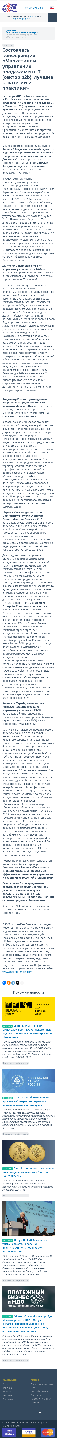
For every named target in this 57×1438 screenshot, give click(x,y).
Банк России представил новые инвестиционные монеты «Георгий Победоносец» (28, 1172)
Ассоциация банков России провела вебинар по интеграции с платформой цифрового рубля (25, 1101)
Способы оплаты (40, 1391)
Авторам (7, 1395)
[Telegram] (13, 983)
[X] (17, 983)
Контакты (7, 1399)
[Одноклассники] (9, 983)
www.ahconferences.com (17, 971)
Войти (32, 16)
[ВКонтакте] (4, 983)
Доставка (36, 1395)
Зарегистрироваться (24, 19)
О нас (5, 1384)
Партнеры (8, 1387)
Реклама (6, 1391)
